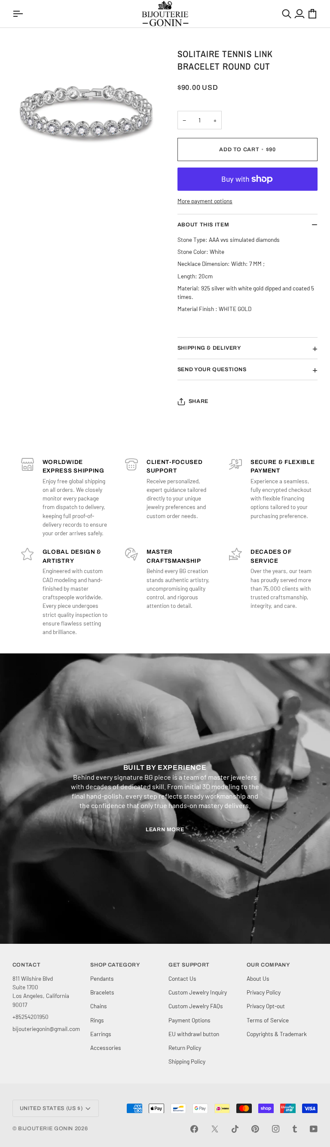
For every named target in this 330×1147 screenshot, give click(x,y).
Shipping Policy (186, 1061)
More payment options (204, 200)
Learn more (165, 830)
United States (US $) (51, 1108)
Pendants (102, 978)
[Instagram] (276, 1129)
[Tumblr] (295, 1129)
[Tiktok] (235, 1129)
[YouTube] (314, 1129)
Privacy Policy (264, 992)
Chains (98, 1006)
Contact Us (182, 978)
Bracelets (102, 992)
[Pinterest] (255, 1129)
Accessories (105, 1047)
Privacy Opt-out (266, 1006)
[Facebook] (194, 1129)
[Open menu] (18, 13)
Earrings (100, 1033)
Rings (97, 1020)
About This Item (203, 225)
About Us (258, 978)
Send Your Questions (212, 369)
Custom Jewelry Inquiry (197, 992)
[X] (215, 1129)
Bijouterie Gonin (45, 1129)
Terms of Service (268, 1020)
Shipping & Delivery (209, 348)
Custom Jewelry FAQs (195, 1006)
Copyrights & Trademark (277, 1033)
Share (198, 401)
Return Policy (184, 1047)
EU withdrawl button (193, 1033)
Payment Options (189, 1020)
